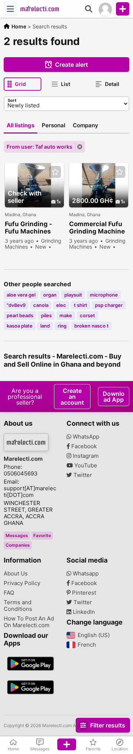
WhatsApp (85, 436)
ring (62, 326)
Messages (17, 535)
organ (50, 295)
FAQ (9, 592)
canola (40, 305)
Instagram (85, 456)
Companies (18, 545)
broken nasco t (91, 326)
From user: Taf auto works (39, 146)
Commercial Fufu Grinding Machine (97, 227)
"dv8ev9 (16, 305)
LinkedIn (83, 612)
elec (61, 305)
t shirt (80, 305)
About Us (16, 573)
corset (87, 315)
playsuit (73, 295)
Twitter (82, 475)
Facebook (83, 446)
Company (85, 125)
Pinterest (83, 592)
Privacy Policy (22, 583)
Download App (114, 396)
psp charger (109, 305)
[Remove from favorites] (55, 172)
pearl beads (20, 315)
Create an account (72, 396)
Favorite (42, 535)
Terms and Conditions (18, 605)
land (45, 326)
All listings (20, 125)
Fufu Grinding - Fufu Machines (28, 227)
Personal (53, 125)
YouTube (85, 465)
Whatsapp (85, 573)
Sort (12, 100)
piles (46, 315)
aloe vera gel (21, 295)
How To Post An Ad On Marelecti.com (29, 622)
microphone (104, 295)
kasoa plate (20, 326)
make (65, 315)
